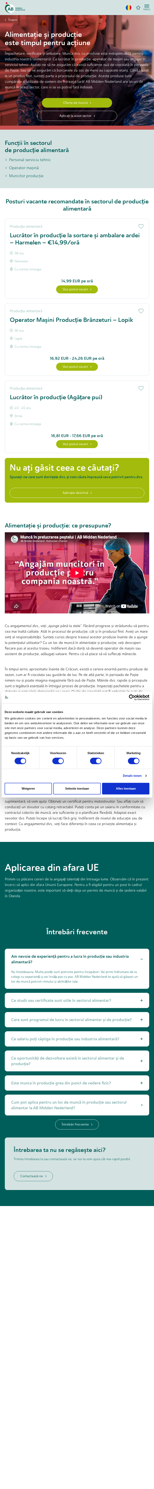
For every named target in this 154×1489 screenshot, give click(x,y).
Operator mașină (24, 167)
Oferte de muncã (75, 103)
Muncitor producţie (26, 175)
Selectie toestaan (77, 788)
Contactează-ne (31, 1176)
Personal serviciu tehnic (30, 159)
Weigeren (28, 788)
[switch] (58, 761)
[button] (128, 7)
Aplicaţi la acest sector (75, 116)
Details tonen (132, 775)
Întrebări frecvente (75, 1124)
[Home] (15, 8)
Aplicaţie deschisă (75, 493)
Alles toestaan (126, 788)
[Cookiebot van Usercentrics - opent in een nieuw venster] (131, 697)
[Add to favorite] (140, 226)
